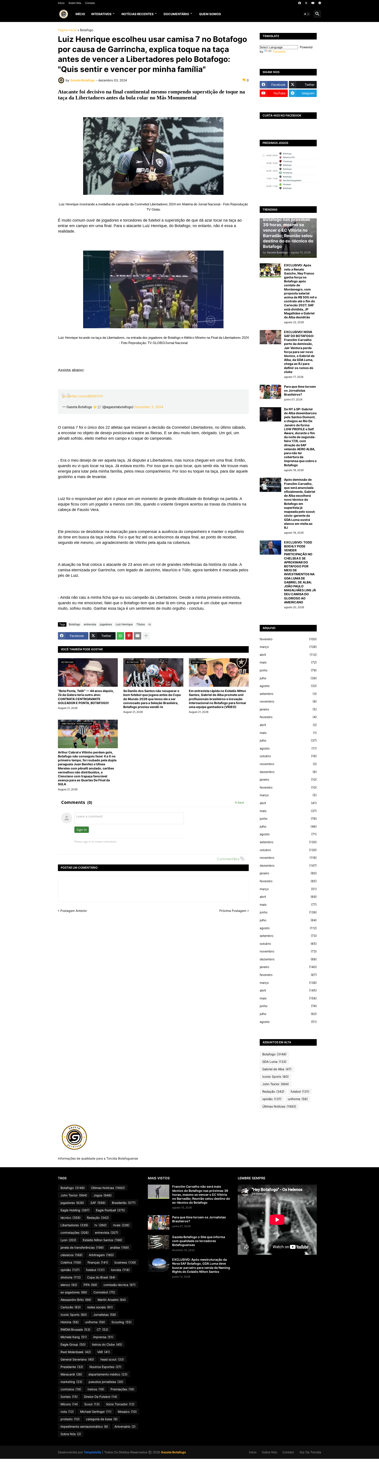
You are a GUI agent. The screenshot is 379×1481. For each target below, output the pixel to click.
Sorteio (69, 1397)
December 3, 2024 (148, 407)
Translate (279, 51)
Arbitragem (101, 1255)
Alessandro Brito (76, 1300)
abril (288, 654)
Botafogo (86, 30)
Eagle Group (73, 1344)
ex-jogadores (74, 1292)
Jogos (102, 1195)
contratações (75, 1232)
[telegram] (319, 3)
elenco (69, 1285)
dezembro (288, 772)
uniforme (298, 1099)
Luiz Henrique (124, 624)
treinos (96, 1389)
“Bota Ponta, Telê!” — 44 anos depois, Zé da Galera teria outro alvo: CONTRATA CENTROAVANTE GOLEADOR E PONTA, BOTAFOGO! (86, 697)
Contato (90, 3)
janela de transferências (82, 1247)
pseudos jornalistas (106, 1382)
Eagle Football (110, 1210)
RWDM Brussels (75, 1329)
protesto (70, 1419)
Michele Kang (74, 1337)
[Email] (137, 636)
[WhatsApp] (120, 636)
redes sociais (100, 1307)
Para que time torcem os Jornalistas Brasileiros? (300, 390)
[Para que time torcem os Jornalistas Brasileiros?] (270, 392)
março (288, 647)
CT (102, 1329)
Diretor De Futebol (100, 1397)
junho (288, 670)
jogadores (106, 624)
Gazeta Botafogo (173, 1452)
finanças (98, 1262)
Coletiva (71, 1262)
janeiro (288, 709)
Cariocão (71, 1307)
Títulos (140, 624)
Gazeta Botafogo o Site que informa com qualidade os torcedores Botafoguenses (198, 1241)
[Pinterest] (129, 636)
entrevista (90, 624)
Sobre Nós (74, 3)
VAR (103, 1352)
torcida (120, 1270)
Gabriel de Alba (276, 1069)
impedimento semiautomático (84, 1426)
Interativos (101, 14)
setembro (288, 694)
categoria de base (102, 1419)
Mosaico (127, 1411)
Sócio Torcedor (120, 1404)
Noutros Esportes (105, 1367)
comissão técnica (120, 1285)
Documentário (176, 14)
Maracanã (71, 1374)
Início (61, 3)
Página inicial (67, 30)
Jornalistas (104, 1314)
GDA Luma (274, 1061)
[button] (306, 14)
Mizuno (69, 1404)
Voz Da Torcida (310, 1452)
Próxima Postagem (232, 911)
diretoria (71, 1277)
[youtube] (313, 3)
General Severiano (77, 1359)
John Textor (275, 1084)
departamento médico (107, 1374)
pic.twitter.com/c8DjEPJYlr (82, 396)
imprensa (103, 1337)
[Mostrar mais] (146, 636)
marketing (71, 1382)
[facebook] (299, 3)
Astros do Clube (107, 1344)
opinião (271, 1099)
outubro (288, 756)
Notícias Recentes (138, 14)
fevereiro (288, 639)
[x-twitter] (306, 3)
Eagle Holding (75, 1210)
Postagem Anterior (73, 911)
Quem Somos (210, 14)
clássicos (71, 1255)
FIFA (90, 1285)
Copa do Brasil (101, 1277)
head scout (112, 1359)
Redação (273, 1091)
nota (67, 1411)
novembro (288, 701)
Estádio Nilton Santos (102, 1240)
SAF (97, 1203)
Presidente (72, 1367)
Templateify (92, 1452)
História (70, 1322)
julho (288, 678)
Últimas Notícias (279, 1106)
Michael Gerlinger (95, 1411)
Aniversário (125, 1426)
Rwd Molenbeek (76, 1352)
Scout (92, 1404)
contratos (71, 1389)
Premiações (122, 1389)
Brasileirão (124, 1203)
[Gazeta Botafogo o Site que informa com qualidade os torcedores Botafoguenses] (158, 1242)
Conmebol (104, 1292)
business (125, 1262)
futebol (300, 1091)
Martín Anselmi (112, 1300)
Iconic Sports (275, 1076)
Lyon (68, 1240)
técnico (70, 1217)
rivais (121, 1225)
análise (119, 1247)
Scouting (121, 1322)
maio (288, 662)
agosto (288, 686)
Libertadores (74, 1225)
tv (149, 624)
